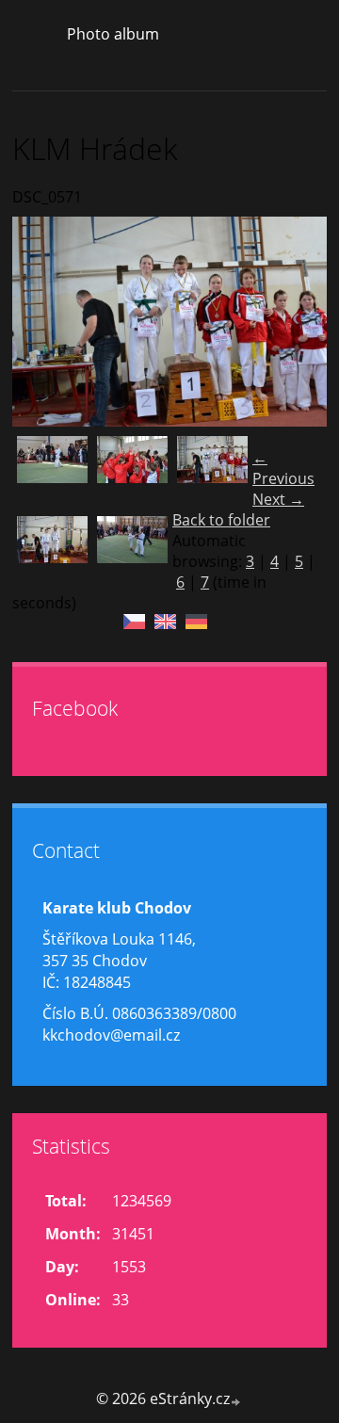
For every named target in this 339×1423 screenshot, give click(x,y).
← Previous (283, 468)
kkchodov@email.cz (111, 1035)
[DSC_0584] (52, 551)
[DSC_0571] (212, 471)
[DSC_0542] (132, 471)
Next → (278, 499)
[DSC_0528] (52, 471)
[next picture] (296, 322)
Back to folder (221, 519)
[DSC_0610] (132, 551)
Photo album (113, 34)
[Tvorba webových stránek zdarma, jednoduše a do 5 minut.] (236, 1401)
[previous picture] (43, 322)
